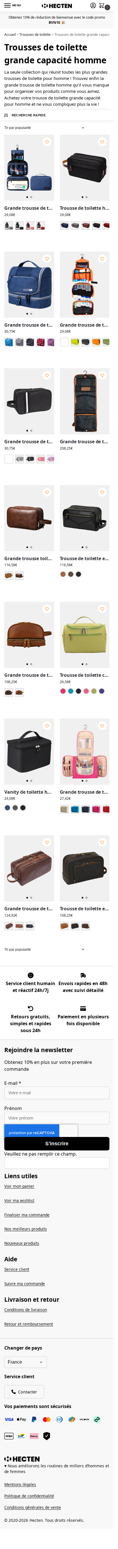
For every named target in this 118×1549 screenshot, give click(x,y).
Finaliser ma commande (27, 1214)
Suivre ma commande (24, 1283)
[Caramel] (63, 574)
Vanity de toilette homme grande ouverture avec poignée (29, 792)
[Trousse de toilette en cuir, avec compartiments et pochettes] (85, 868)
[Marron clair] (64, 926)
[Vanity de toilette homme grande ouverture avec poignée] (29, 752)
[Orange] (96, 342)
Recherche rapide (29, 115)
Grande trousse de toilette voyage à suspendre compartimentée (29, 208)
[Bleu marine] (78, 691)
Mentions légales (20, 1484)
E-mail (12, 1083)
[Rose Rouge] (63, 691)
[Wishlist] (47, 142)
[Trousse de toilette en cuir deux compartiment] (85, 518)
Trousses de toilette (35, 34)
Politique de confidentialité (29, 1496)
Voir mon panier (19, 1186)
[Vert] (106, 342)
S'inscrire (56, 1143)
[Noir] (19, 225)
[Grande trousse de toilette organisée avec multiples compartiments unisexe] (29, 401)
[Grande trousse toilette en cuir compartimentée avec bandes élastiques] (29, 518)
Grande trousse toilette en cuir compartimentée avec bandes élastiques (29, 558)
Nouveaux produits (21, 1243)
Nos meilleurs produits (25, 1229)
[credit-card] (83, 1008)
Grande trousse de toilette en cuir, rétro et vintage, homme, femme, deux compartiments (29, 675)
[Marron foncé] (8, 926)
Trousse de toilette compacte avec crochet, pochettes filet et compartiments (85, 675)
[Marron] (85, 225)
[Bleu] (64, 225)
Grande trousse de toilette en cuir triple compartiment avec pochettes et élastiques (29, 908)
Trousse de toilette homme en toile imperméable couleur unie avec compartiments (85, 208)
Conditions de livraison (25, 1309)
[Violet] (51, 342)
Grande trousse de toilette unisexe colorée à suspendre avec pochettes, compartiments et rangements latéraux (85, 792)
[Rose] (30, 225)
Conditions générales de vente (32, 1507)
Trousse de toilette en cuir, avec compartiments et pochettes (85, 908)
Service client (16, 1269)
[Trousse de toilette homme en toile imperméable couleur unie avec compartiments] (85, 168)
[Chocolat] (19, 575)
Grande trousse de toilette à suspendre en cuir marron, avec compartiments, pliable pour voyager (85, 441)
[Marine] (7, 808)
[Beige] (64, 809)
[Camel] (8, 575)
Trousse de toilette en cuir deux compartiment (85, 558)
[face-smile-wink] (30, 975)
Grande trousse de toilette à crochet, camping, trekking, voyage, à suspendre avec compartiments (85, 325)
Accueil (10, 34)
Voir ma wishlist (19, 1200)
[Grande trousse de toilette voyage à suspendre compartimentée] (29, 168)
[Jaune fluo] (75, 342)
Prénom (13, 1108)
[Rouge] (40, 225)
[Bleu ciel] (8, 342)
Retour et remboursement (28, 1324)
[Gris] (8, 225)
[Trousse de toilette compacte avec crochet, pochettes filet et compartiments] (85, 635)
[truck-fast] (83, 975)
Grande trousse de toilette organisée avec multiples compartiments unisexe (29, 441)
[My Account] (93, 5)
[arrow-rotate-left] (30, 1008)
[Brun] (8, 692)
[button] (102, 6)
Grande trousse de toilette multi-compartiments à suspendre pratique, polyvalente (29, 325)
